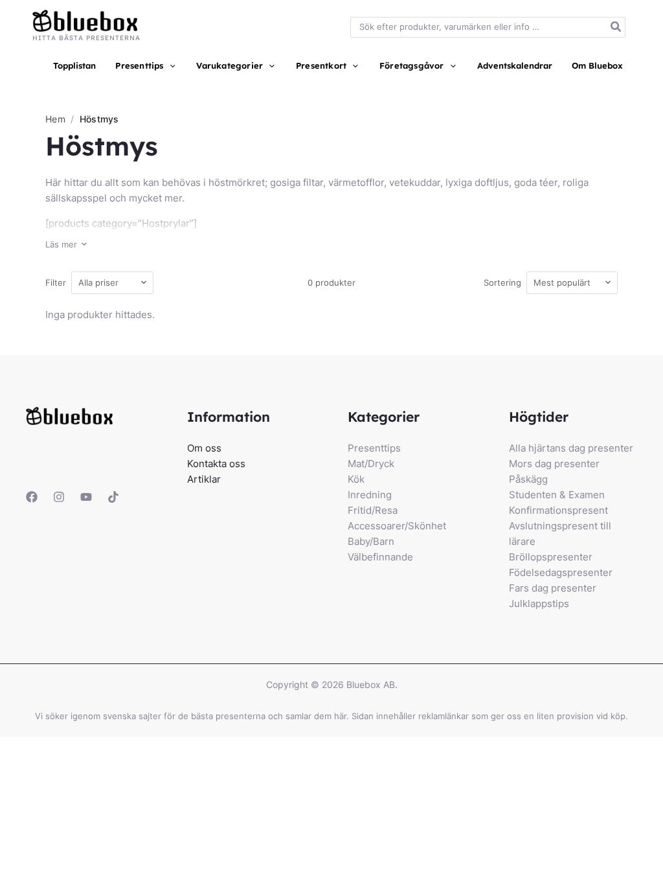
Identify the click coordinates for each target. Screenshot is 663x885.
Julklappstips (539, 603)
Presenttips (374, 448)
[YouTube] (86, 497)
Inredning (370, 494)
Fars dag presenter (552, 588)
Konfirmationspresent (558, 510)
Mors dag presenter (554, 463)
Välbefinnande (380, 557)
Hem (55, 118)
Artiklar (204, 479)
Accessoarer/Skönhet (397, 526)
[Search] (616, 27)
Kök (356, 479)
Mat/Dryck (371, 463)
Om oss (204, 448)
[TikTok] (113, 497)
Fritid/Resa (373, 510)
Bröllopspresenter (550, 557)
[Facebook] (32, 497)
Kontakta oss (216, 463)
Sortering (502, 282)
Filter (55, 282)
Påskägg (528, 479)
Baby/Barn (371, 541)
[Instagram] (59, 497)
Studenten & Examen (557, 494)
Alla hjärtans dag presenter (571, 448)
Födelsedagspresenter (560, 572)
